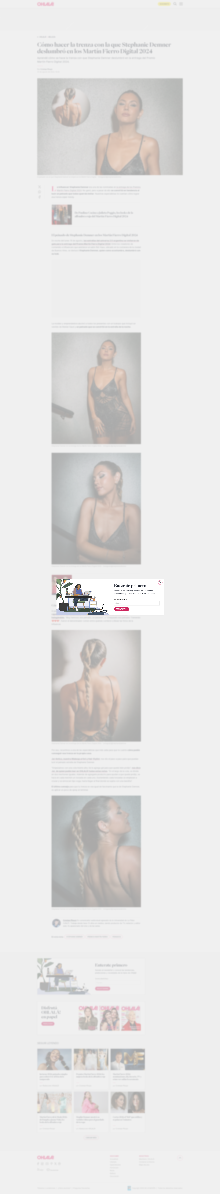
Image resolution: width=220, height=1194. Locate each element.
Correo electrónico (120, 599)
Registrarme (121, 609)
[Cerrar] (160, 582)
